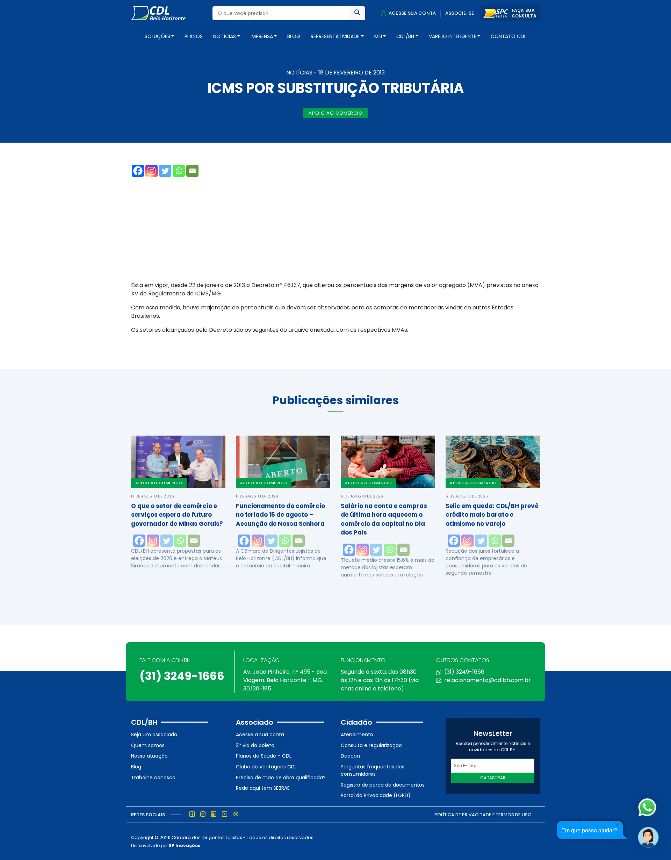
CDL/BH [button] (405, 36)
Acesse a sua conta (260, 734)
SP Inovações (184, 845)
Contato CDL (508, 36)
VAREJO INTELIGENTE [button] (452, 36)
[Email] (192, 171)
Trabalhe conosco (153, 777)
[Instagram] (151, 171)
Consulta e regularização (371, 745)
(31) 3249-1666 (181, 676)
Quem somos (148, 745)
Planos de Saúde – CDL (263, 755)
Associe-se (459, 13)
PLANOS (194, 36)
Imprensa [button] (262, 36)
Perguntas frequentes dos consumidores (372, 770)
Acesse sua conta (412, 13)
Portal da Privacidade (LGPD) (376, 795)
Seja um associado (154, 734)
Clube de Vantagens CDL (266, 766)
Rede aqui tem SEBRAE (263, 787)
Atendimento (357, 734)
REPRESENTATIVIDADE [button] (335, 36)
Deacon (350, 755)
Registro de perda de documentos (383, 784)
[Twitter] (165, 171)
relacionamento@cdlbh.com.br (487, 680)
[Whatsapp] (179, 171)
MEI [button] (378, 36)
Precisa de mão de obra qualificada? (281, 777)
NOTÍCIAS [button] (224, 36)
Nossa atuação (149, 755)
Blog (293, 36)
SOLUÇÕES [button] (157, 36)
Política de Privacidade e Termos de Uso (483, 814)
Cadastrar (493, 778)
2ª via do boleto (255, 745)
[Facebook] (138, 171)
